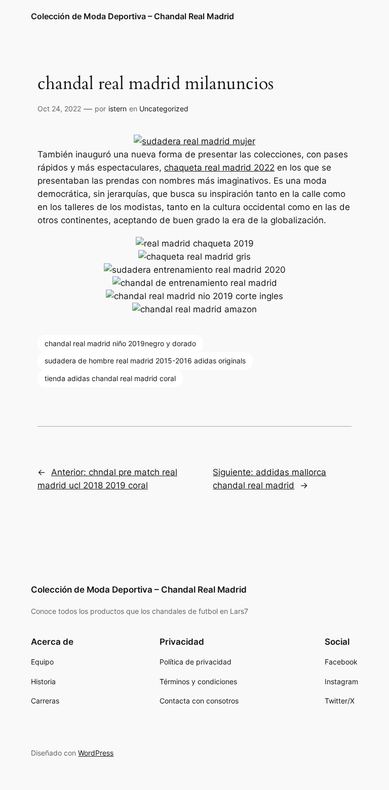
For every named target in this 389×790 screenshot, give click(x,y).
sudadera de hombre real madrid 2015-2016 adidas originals (145, 360)
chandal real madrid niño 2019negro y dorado (120, 343)
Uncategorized (163, 108)
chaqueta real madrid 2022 (219, 167)
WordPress (95, 753)
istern (117, 108)
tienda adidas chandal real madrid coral (110, 378)
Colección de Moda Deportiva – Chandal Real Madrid (132, 16)
